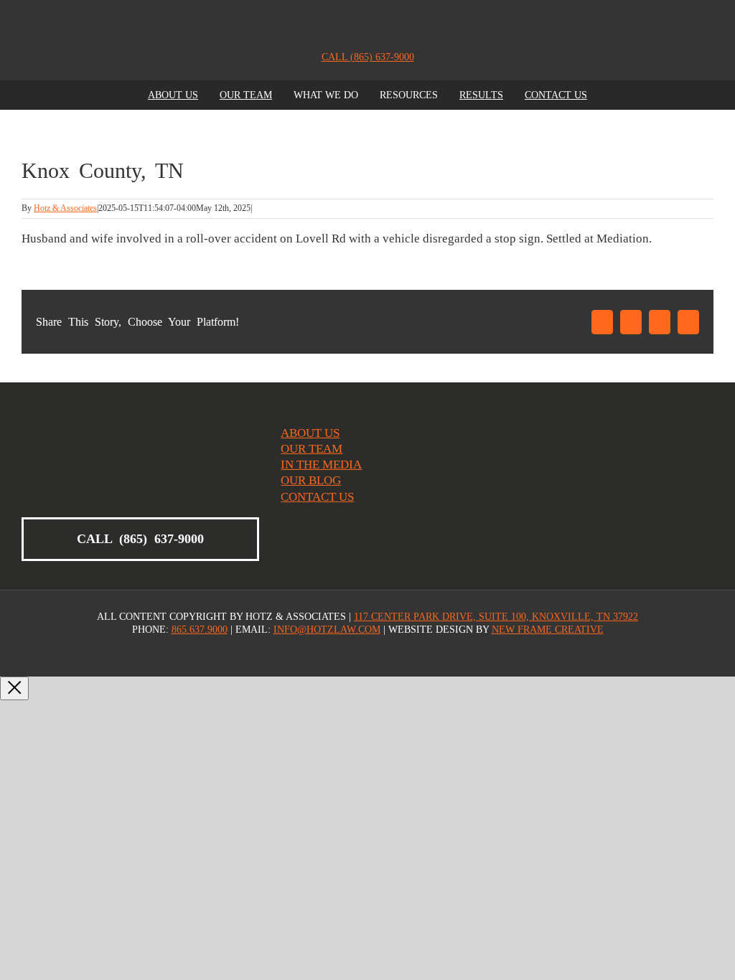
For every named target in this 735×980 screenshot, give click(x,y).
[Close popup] (14, 688)
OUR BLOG (311, 480)
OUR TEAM (311, 449)
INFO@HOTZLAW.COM (326, 629)
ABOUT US (310, 433)
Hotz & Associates (65, 208)
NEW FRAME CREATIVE (548, 629)
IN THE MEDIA (321, 464)
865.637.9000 (200, 629)
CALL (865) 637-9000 (368, 57)
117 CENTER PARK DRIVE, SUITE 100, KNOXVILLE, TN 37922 (496, 616)
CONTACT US (317, 497)
